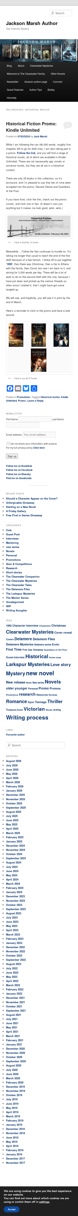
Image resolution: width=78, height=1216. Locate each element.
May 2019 (11, 1108)
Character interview (25, 625)
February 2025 (14, 837)
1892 (9, 264)
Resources (42, 694)
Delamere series (42, 644)
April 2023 (12, 930)
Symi (31, 702)
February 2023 (14, 939)
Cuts (9, 530)
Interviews (12, 538)
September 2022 (16, 960)
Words (49, 709)
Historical (36, 656)
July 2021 (12, 1019)
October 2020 (14, 1057)
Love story (60, 664)
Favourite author (15, 734)
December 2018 (15, 1129)
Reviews (53, 694)
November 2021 (15, 1002)
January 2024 (14, 892)
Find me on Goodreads (19, 478)
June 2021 (12, 1023)
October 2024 (14, 854)
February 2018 (14, 1150)
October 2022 (14, 955)
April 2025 (12, 828)
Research (11, 568)
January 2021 (14, 1044)
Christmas (58, 625)
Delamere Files (44, 639)
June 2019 (12, 1103)
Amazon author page (35, 81)
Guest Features (15, 89)
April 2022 (12, 981)
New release (15, 682)
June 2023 (12, 922)
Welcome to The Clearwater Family (26, 73)
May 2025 (11, 824)
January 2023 (14, 943)
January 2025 (14, 841)
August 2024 (13, 862)
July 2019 (12, 1099)
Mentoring (12, 543)
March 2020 (13, 1078)
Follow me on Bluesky (18, 474)
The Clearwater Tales (19, 585)
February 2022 (14, 989)
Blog (9, 65)
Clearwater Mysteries (41, 65)
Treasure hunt (14, 710)
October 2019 (14, 1095)
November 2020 (15, 1053)
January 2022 (14, 993)
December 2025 (15, 795)
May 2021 (11, 1027)
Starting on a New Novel (21, 507)
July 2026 (12, 765)
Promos (55, 688)
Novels (10, 551)
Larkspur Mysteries (28, 664)
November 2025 (15, 799)
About (21, 65)
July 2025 (12, 816)
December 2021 (15, 998)
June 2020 (12, 1074)
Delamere (23, 638)
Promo (22, 400)
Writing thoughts (16, 610)
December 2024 (15, 845)
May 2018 (11, 1142)
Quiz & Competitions (19, 564)
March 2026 (13, 782)
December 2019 (15, 1086)
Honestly (11, 97)
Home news (55, 657)
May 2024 (11, 875)
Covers (10, 639)
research (27, 694)
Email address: (14, 434)
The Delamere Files (18, 589)
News (29, 682)
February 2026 (14, 786)
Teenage (41, 702)
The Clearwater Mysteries (21, 581)
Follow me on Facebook (19, 470)
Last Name (58, 419)
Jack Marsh (40, 136)
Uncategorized (15, 602)
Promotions (23, 397)
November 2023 (15, 900)
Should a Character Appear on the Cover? (32, 498)
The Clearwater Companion (23, 576)
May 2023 (11, 926)
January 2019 (14, 1125)
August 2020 (13, 1065)
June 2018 (12, 1137)
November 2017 (15, 1163)
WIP (8, 606)
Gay (30, 649)
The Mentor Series (17, 598)
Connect (57, 81)
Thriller (55, 701)
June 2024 (12, 871)
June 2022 (12, 972)
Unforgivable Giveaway (20, 502)
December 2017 (15, 1158)
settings (44, 1202)
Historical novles (50, 397)
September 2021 (16, 1010)
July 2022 (12, 968)
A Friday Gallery (16, 511)
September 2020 (16, 1061)
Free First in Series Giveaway (24, 515)
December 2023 (15, 896)
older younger (16, 688)
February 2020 (14, 1082)
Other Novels (58, 73)
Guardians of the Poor (55, 649)
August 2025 (13, 812)
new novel (40, 673)
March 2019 (13, 1116)
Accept (11, 1209)
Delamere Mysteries (19, 644)
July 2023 (12, 917)
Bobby (51, 89)
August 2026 (13, 761)
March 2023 (13, 934)
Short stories (14, 572)
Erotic (55, 644)
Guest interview (15, 657)
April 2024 (12, 879)
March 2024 (13, 883)
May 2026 (11, 774)
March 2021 (13, 1036)
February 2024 (14, 888)
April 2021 (12, 1031)
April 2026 (12, 778)
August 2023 (13, 913)
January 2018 (14, 1154)
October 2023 (14, 905)
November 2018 (15, 1133)
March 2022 (13, 985)
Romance (16, 701)
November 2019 (15, 1091)
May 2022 (11, 977)
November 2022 (15, 951)
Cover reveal (63, 632)
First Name (12, 419)
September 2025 (16, 807)
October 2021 (14, 1006)
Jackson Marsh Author (32, 23)
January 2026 (14, 790)
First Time (14, 649)
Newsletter (12, 81)
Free (24, 649)
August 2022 (13, 964)
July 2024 (12, 867)
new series (12, 547)
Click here (39, 447)
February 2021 (14, 1040)
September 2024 (16, 858)
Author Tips (35, 89)
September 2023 (16, 909)
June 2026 (12, 769)
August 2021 (13, 1015)
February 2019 (14, 1120)
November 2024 (15, 850)
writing (57, 710)
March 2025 (13, 833)
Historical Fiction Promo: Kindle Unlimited (31, 127)
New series (38, 682)
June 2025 (12, 820)
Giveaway (38, 649)
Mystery (15, 673)
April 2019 (12, 1112)
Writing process (27, 717)
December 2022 (15, 947)
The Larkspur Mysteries (20, 593)
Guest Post (13, 534)
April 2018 (12, 1146)
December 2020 (15, 1048)
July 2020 (12, 1070)
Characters (45, 625)
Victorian (34, 708)
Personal (11, 555)
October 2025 (14, 803)
